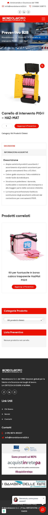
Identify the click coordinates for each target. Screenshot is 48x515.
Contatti (8, 419)
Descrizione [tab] (9, 146)
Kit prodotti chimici (19, 133)
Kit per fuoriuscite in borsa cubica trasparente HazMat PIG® (24, 276)
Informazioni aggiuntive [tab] (16, 152)
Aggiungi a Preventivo (26, 126)
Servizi (7, 414)
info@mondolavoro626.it (15, 6)
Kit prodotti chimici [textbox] (23, 320)
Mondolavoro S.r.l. (11, 508)
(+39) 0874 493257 (13, 433)
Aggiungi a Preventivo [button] (24, 287)
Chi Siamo (8, 409)
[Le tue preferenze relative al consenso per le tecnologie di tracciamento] (4, 511)
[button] (42, 66)
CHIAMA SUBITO (39, 6)
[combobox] (24, 319)
